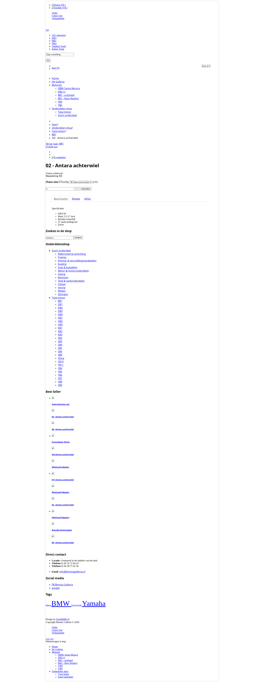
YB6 (60, 375)
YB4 (60, 368)
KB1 (60, 328)
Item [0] (55, 68)
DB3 (60, 311)
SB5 (60, 348)
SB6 (60, 351)
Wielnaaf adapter (60, 467)
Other (87, 198)
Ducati (74, 605)
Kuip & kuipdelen (67, 267)
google (56, 588)
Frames (62, 257)
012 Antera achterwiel (63, 454)
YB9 (60, 385)
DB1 (54, 38)
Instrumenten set (61, 404)
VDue (61, 358)
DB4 (60, 314)
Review (76, 198)
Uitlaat (62, 284)
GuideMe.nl (62, 619)
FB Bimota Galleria (62, 584)
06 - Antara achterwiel (63, 429)
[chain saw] (52, 146)
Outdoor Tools (59, 46)
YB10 (61, 361)
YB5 (60, 371)
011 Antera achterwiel (63, 479)
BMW (61, 603)
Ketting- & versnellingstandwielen (77, 260)
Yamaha (94, 603)
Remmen (63, 277)
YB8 (60, 381)
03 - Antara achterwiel (63, 416)
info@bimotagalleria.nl (72, 571)
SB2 (60, 338)
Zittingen (63, 294)
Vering (61, 287)
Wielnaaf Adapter (60, 492)
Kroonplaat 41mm (61, 442)
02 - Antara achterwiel (63, 504)
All (47, 30)
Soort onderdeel (61, 250)
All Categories (59, 35)
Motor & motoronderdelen (73, 270)
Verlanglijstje (58, 18)
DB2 (54, 43)
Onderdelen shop (62, 127)
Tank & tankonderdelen (71, 281)
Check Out (57, 15)
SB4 (60, 344)
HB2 (60, 321)
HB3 (60, 324)
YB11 (61, 365)
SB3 (60, 341)
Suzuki (79, 605)
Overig (61, 274)
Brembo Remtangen (62, 530)
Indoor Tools (58, 49)
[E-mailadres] (59, 157)
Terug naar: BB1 (55, 143)
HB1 (60, 318)
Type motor (58, 131)
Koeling (62, 264)
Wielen (62, 291)
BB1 (54, 40)
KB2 (60, 331)
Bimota (48, 605)
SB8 (60, 355)
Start (54, 124)
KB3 (60, 334)
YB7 (60, 378)
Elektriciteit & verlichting (72, 254)
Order (54, 13)
